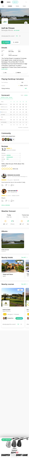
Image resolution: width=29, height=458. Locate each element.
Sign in (8, 2)
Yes (17, 36)
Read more (4, 69)
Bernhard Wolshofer (14, 175)
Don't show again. (14, 456)
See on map (16, 30)
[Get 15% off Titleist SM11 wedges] (14, 447)
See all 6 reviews (5, 205)
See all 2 (23, 257)
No (20, 36)
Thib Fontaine (12, 190)
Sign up (15, 2)
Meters (26, 95)
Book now (19, 318)
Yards (22, 95)
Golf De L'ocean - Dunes (6, 97)
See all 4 (23, 284)
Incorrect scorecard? (23, 127)
